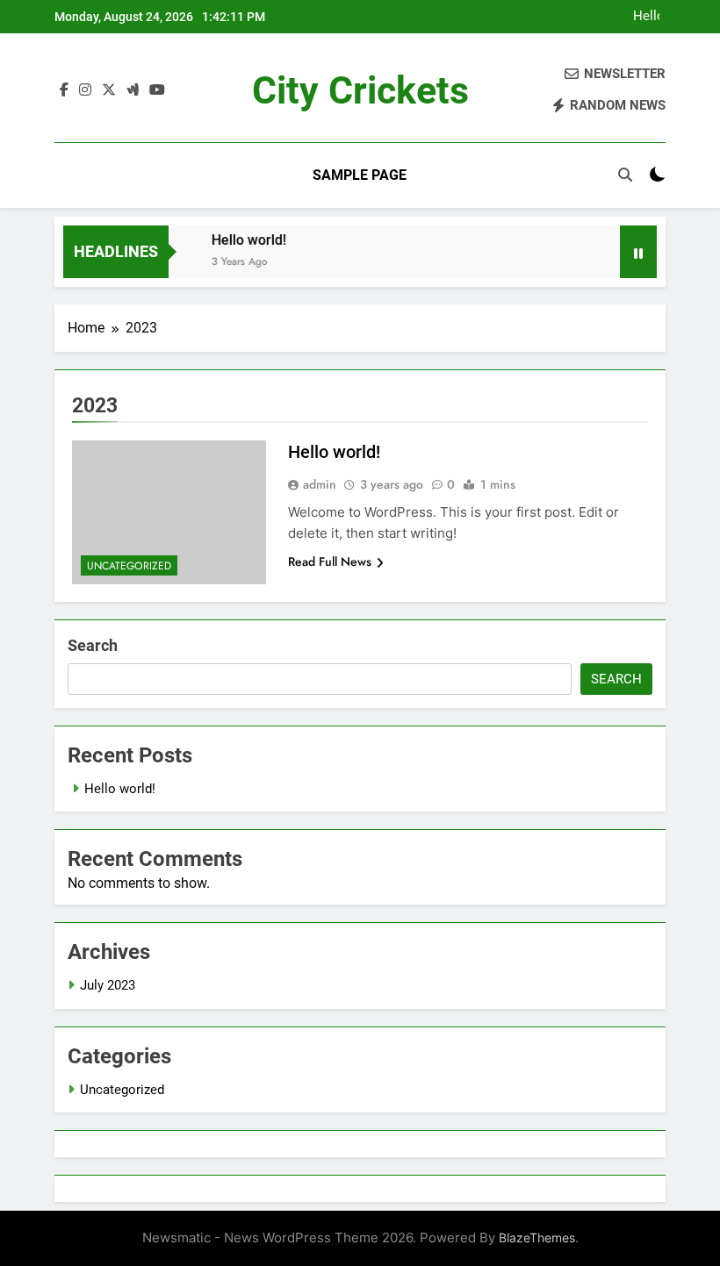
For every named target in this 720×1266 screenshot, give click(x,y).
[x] (109, 90)
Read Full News (329, 561)
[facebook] (64, 90)
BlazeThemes (537, 1237)
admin (319, 484)
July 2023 (107, 985)
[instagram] (85, 90)
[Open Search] (625, 175)
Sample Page (360, 175)
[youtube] (157, 90)
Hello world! (647, 17)
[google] (132, 90)
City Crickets (360, 90)
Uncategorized (129, 566)
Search (93, 645)
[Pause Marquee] (638, 251)
